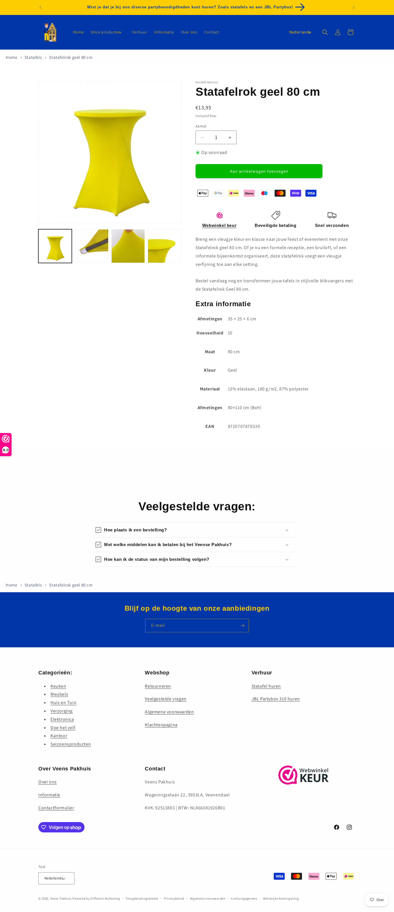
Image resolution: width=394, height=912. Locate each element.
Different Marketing (105, 899)
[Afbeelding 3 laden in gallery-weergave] (128, 246)
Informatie (49, 795)
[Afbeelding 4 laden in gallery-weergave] (164, 246)
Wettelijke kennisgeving (281, 898)
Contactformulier (56, 808)
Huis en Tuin (63, 702)
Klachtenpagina (161, 724)
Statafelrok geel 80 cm (70, 57)
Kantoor (58, 736)
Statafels (33, 57)
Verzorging (61, 711)
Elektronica (62, 719)
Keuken (58, 686)
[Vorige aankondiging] (40, 7)
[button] (108, 32)
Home (11, 57)
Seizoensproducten (70, 744)
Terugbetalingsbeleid (142, 898)
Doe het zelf (62, 727)
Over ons (47, 782)
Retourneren (158, 686)
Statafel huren (266, 686)
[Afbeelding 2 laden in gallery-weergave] (91, 246)
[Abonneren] (242, 625)
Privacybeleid (174, 898)
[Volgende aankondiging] (353, 7)
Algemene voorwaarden (169, 712)
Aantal (201, 126)
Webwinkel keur (219, 225)
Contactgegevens (244, 898)
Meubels (59, 694)
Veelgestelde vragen (165, 699)
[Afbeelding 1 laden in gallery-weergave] (55, 246)
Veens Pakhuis (61, 899)
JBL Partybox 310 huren (276, 699)
